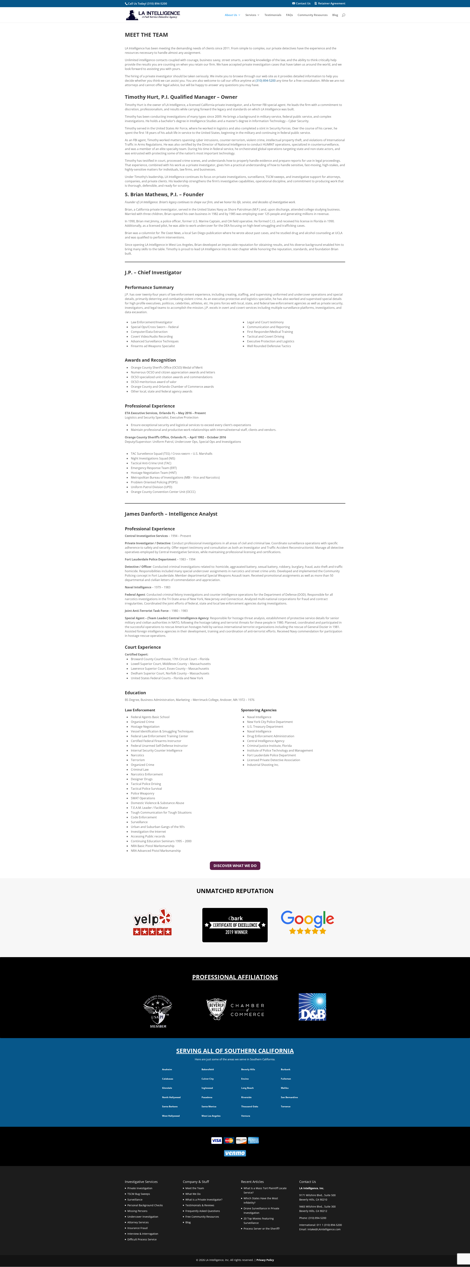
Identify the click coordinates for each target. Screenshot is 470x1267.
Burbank (285, 1069)
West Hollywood (171, 1115)
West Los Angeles (211, 1115)
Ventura (245, 1115)
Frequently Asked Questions (202, 1211)
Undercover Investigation (142, 1216)
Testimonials (273, 15)
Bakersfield (208, 1069)
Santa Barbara (170, 1106)
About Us (231, 15)
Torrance (285, 1106)
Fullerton (286, 1078)
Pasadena (207, 1097)
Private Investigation (139, 1188)
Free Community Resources (202, 1216)
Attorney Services (138, 1222)
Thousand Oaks (249, 1106)
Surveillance (134, 1199)
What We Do (192, 1194)
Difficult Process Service (142, 1239)
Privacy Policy (265, 1260)
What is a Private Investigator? (203, 1199)
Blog (335, 15)
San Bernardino (289, 1097)
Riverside (246, 1097)
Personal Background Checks (145, 1205)
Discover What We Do (235, 865)
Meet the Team (194, 1188)
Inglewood (207, 1087)
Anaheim (167, 1069)
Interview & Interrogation (142, 1233)
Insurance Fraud (137, 1228)
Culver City (208, 1078)
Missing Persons (137, 1211)
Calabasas (167, 1078)
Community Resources (313, 15)
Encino (245, 1078)
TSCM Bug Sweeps (138, 1194)
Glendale (167, 1087)
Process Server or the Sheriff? (262, 1228)
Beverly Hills (248, 1069)
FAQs (289, 15)
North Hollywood (171, 1097)
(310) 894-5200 (266, 81)
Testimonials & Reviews (199, 1205)
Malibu (285, 1087)
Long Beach (247, 1087)
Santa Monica (209, 1106)
